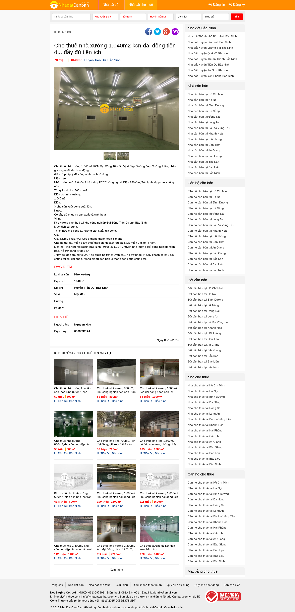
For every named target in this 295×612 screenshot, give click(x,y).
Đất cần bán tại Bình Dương (205, 299)
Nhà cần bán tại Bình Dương (206, 105)
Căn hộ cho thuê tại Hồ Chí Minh (208, 482)
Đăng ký (239, 4)
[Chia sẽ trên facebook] (148, 34)
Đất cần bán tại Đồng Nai (204, 310)
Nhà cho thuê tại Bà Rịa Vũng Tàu (209, 419)
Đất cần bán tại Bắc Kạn (203, 355)
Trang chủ (56, 584)
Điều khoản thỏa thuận (147, 584)
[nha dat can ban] (74, 4)
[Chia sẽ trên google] (166, 34)
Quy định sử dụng (178, 584)
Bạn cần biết (232, 584)
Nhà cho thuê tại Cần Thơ (204, 436)
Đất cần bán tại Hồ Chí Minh (206, 288)
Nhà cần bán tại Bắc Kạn (203, 161)
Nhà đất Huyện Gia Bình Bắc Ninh (209, 42)
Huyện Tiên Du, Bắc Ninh (102, 60)
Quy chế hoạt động (206, 584)
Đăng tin (219, 4)
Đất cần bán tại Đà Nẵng (203, 305)
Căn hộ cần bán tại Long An (205, 219)
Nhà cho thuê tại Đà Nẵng (204, 402)
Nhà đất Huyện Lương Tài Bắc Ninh (210, 47)
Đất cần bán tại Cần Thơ (203, 339)
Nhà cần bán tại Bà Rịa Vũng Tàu (209, 127)
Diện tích (59, 281)
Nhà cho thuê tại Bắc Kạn (204, 453)
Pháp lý (59, 307)
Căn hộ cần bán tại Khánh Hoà (207, 230)
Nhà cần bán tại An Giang (204, 150)
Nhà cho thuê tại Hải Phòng (205, 430)
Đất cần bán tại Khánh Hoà (205, 327)
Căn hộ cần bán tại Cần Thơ (206, 241)
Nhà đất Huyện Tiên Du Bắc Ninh (209, 64)
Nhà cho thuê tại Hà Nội (203, 391)
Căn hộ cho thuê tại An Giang (206, 538)
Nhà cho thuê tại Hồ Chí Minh (206, 385)
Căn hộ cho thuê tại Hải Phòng (207, 527)
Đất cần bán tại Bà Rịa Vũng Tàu (208, 322)
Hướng (58, 301)
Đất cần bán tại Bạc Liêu (203, 361)
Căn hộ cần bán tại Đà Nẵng (206, 208)
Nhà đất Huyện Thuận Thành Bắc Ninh (212, 59)
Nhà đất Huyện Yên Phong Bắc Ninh (211, 75)
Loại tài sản (61, 274)
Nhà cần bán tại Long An (203, 122)
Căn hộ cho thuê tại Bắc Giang (207, 544)
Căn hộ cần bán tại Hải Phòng (207, 236)
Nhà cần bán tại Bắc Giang (205, 156)
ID (56, 32)
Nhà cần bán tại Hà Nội (202, 99)
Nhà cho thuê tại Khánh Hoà (206, 424)
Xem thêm (116, 569)
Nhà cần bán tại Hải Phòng (205, 139)
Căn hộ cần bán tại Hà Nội (204, 196)
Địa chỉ (58, 287)
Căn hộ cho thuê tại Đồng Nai (206, 505)
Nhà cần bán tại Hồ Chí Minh (206, 94)
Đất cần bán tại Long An (203, 316)
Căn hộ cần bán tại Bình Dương (208, 202)
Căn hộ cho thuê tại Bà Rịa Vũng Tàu (211, 516)
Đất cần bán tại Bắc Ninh (203, 367)
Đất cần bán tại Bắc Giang (204, 350)
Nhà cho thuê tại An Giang (204, 441)
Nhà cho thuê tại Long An (204, 413)
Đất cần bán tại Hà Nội (202, 294)
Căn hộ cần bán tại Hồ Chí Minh (208, 191)
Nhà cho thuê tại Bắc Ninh (204, 464)
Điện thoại (60, 331)
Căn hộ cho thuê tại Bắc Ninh (206, 561)
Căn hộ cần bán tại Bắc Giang (207, 253)
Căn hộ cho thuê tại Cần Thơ (206, 533)
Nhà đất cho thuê (141, 4)
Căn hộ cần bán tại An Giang (206, 247)
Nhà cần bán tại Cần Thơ (204, 144)
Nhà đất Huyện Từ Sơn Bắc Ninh (208, 70)
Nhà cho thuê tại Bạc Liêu (204, 458)
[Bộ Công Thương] (225, 596)
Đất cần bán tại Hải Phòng (204, 333)
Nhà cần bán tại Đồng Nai (204, 116)
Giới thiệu (122, 584)
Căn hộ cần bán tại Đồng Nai (206, 213)
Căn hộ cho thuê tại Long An (206, 510)
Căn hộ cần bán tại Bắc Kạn (205, 258)
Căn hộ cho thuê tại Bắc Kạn (206, 550)
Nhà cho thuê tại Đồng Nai (204, 408)
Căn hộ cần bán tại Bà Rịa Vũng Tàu (211, 225)
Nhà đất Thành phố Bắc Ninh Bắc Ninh (212, 36)
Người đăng (61, 324)
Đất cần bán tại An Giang (203, 344)
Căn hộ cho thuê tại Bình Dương (208, 493)
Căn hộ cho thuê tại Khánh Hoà (208, 522)
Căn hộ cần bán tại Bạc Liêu (206, 264)
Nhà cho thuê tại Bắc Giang (205, 447)
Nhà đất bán (111, 4)
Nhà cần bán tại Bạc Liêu (204, 167)
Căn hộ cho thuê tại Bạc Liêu (206, 555)
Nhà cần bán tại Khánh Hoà (205, 133)
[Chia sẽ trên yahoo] (175, 34)
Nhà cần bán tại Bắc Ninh (204, 173)
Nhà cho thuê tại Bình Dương (206, 396)
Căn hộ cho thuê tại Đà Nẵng (206, 499)
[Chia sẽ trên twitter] (157, 34)
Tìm (237, 16)
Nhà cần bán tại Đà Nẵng (204, 111)
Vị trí (57, 294)
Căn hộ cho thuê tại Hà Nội (205, 488)
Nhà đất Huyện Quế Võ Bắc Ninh (208, 53)
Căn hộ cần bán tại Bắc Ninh (206, 270)
